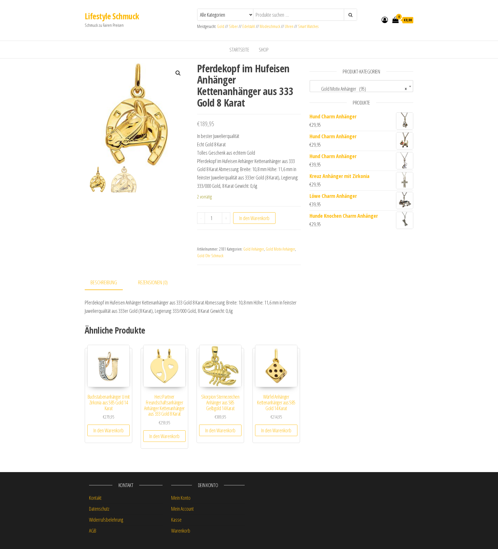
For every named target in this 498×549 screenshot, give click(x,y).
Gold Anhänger (253, 249)
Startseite (239, 49)
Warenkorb (180, 530)
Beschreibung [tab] (103, 282)
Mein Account (182, 508)
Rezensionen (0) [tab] (153, 282)
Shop (264, 49)
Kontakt (95, 497)
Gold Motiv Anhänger (280, 249)
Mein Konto (180, 497)
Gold (221, 26)
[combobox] (361, 86)
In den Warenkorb (254, 218)
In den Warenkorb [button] (108, 430)
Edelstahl (248, 26)
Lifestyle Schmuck (112, 16)
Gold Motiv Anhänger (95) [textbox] (359, 88)
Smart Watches (308, 26)
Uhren (289, 26)
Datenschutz (99, 508)
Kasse (176, 519)
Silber (233, 26)
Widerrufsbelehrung (106, 519)
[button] (178, 73)
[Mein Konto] (385, 19)
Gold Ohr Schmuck (210, 255)
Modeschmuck (270, 26)
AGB (92, 530)
